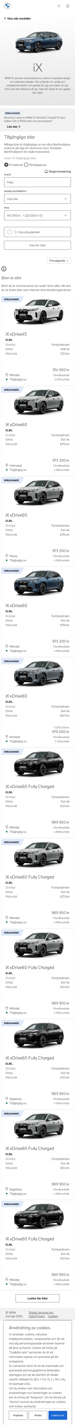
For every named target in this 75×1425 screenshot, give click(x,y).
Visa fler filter (37, 245)
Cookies (53, 1316)
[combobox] (37, 199)
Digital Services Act (41, 1312)
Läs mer (12, 126)
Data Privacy (37, 1316)
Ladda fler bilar (37, 1298)
